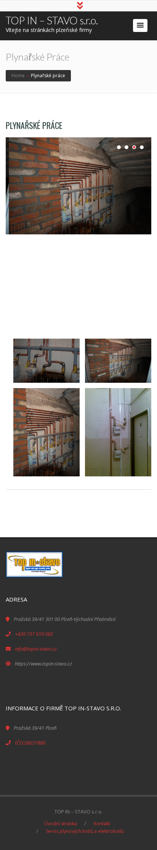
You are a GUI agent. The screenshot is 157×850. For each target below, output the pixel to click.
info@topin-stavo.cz (36, 648)
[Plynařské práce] (78, 186)
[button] (140, 25)
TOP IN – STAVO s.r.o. (52, 20)
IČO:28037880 (30, 742)
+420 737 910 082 (34, 633)
